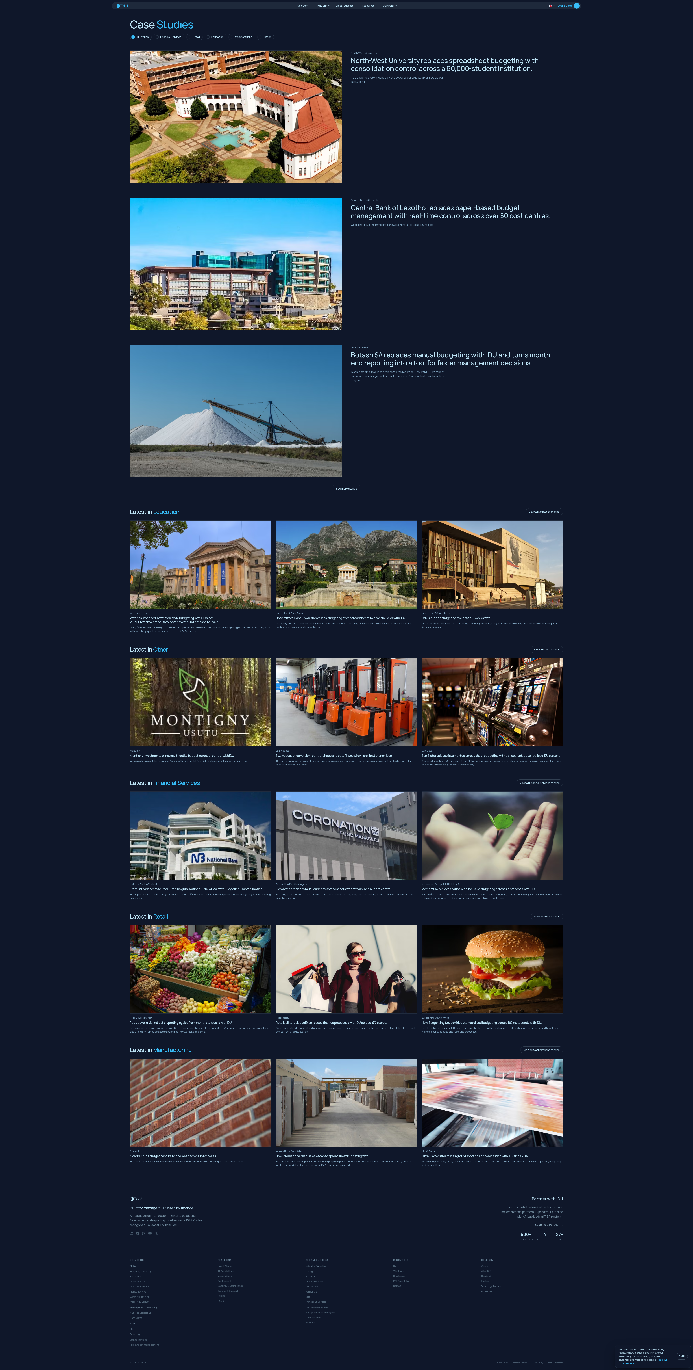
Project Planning (138, 1291)
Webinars (398, 1271)
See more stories (346, 488)
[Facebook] (137, 1235)
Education (311, 1276)
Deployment (224, 1281)
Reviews (310, 1322)
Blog (395, 1266)
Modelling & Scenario (140, 1301)
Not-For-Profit (312, 1286)
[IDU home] (122, 6)
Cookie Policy (537, 1362)
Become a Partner (549, 1225)
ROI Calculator (401, 1281)
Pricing (221, 1295)
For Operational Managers (320, 1312)
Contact (486, 1276)
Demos (397, 1285)
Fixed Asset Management (144, 1344)
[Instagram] (143, 1235)
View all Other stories (547, 649)
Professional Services (316, 1301)
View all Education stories (544, 512)
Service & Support (228, 1291)
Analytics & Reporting (140, 1312)
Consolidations (138, 1339)
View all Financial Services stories (540, 783)
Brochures (399, 1276)
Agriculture (311, 1291)
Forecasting (135, 1276)
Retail (308, 1296)
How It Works (225, 1266)
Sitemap (559, 1362)
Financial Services (314, 1281)
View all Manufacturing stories (542, 1050)
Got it (682, 1356)
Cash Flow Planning (139, 1286)
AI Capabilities (226, 1271)
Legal (549, 1362)
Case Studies (313, 1317)
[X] (156, 1235)
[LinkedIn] (131, 1235)
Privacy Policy (502, 1362)
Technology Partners (491, 1286)
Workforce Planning (139, 1296)
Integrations (225, 1276)
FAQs (221, 1300)
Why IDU (486, 1271)
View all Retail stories (547, 916)
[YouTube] (150, 1235)
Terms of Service (519, 1362)
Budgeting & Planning (141, 1271)
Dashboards (136, 1317)
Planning (134, 1329)
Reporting (135, 1334)
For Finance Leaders (317, 1307)
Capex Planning (138, 1281)
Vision (484, 1266)
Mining (309, 1271)
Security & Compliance (230, 1285)
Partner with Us (488, 1291)
